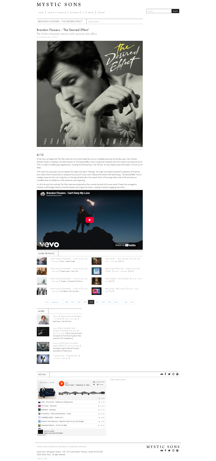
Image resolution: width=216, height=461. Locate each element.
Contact (101, 12)
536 (66, 302)
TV (83, 12)
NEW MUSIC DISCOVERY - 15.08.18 (65, 268)
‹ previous (55, 302)
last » (132, 302)
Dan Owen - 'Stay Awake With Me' (121, 259)
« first (46, 302)
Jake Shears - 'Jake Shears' (117, 279)
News (50, 12)
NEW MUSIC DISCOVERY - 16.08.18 (65, 259)
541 (97, 302)
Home (41, 12)
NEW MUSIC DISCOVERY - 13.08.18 (65, 289)
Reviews (61, 12)
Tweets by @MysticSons (118, 379)
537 (72, 302)
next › (126, 302)
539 (85, 302)
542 (103, 302)
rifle (45, 458)
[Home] (58, 4)
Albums (96, 21)
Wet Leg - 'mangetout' (67, 356)
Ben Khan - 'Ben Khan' (115, 289)
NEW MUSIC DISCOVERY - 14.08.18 (65, 279)
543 (109, 302)
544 (115, 302)
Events (91, 12)
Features (73, 12)
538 (78, 302)
